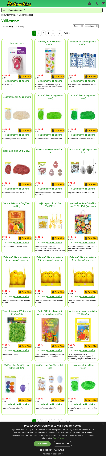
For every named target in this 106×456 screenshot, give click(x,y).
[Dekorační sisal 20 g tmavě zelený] (83, 120)
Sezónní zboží (26, 15)
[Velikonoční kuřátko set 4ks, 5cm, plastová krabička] (17, 288)
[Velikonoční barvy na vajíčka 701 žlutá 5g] (83, 342)
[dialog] (53, 439)
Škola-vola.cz (19, 3)
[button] (53, 450)
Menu (3, 4)
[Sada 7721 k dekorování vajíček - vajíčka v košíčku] (50, 342)
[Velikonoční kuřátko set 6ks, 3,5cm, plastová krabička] (50, 287)
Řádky (21, 26)
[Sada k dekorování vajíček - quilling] (17, 234)
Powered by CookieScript (53, 454)
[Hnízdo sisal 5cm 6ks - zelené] (83, 391)
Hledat (95, 4)
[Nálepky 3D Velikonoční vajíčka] (50, 73)
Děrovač (5, 85)
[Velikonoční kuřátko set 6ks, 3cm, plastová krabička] (83, 287)
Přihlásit (89, 3)
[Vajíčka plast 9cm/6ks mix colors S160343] (17, 393)
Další (66, 33)
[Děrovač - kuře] (17, 73)
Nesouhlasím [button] (62, 444)
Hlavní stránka (8, 15)
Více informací (58, 438)
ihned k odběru (21, 81)
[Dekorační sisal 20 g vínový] (17, 174)
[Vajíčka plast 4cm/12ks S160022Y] (50, 231)
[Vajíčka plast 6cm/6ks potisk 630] (50, 393)
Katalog (9, 26)
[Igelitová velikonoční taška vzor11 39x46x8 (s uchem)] (83, 234)
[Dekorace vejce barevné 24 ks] (50, 177)
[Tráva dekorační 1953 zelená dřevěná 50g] (17, 342)
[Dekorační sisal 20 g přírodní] (17, 121)
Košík (103, 3)
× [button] (103, 425)
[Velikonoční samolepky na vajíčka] (83, 69)
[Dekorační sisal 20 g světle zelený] (50, 120)
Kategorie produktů (16, 10)
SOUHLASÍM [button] (42, 444)
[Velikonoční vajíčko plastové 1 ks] (83, 177)
